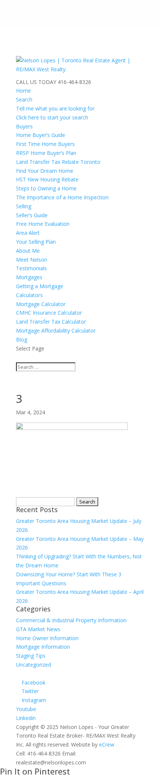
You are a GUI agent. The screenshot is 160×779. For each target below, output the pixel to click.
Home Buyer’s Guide (40, 134)
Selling (23, 206)
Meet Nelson (31, 259)
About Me (28, 250)
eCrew (106, 744)
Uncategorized (33, 664)
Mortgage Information (43, 646)
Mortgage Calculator (40, 304)
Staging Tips (30, 655)
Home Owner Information (47, 638)
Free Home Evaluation (43, 223)
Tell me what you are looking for (55, 108)
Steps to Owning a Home (46, 188)
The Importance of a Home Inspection (62, 197)
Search (24, 99)
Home (23, 90)
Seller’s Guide (32, 215)
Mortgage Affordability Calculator (56, 330)
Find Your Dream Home (44, 170)
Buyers (24, 126)
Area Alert (28, 232)
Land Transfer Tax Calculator (51, 321)
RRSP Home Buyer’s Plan (46, 152)
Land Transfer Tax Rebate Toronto (58, 161)
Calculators (29, 295)
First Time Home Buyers (45, 143)
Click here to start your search (52, 117)
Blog (21, 339)
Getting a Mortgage (39, 286)
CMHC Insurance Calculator (49, 312)
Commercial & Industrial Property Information (71, 620)
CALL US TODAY (36, 81)
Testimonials (31, 268)
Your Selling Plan (36, 241)
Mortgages (29, 277)
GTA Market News (38, 629)
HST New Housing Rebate (47, 179)
